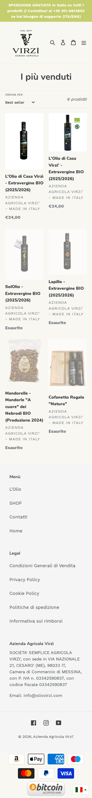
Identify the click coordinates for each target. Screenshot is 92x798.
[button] (80, 790)
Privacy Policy (24, 579)
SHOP (15, 503)
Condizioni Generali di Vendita (42, 565)
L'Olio (15, 489)
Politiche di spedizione (34, 607)
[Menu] (84, 42)
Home (15, 531)
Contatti (18, 517)
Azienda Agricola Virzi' (53, 736)
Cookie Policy (24, 593)
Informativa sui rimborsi (36, 621)
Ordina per (14, 94)
